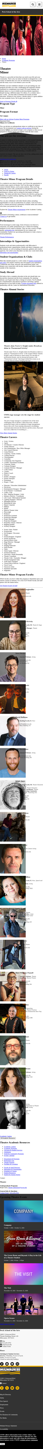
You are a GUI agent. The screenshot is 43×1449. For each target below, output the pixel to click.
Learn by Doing (9, 171)
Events (2, 1411)
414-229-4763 (14, 1193)
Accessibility (4, 1429)
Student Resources (10, 1173)
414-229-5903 (24, 634)
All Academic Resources (8, 1138)
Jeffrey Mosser (21, 941)
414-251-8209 (24, 797)
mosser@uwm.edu (25, 947)
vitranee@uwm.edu (25, 1075)
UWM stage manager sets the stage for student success (22, 416)
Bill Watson (20, 1101)
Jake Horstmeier (22, 749)
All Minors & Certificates (8, 159)
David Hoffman (22, 717)
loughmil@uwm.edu (25, 596)
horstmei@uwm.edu (25, 756)
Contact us (3, 216)
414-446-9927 (24, 920)
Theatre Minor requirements (16, 209)
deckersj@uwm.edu (25, 660)
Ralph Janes (20, 781)
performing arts (9, 230)
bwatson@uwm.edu (25, 1110)
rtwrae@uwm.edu (25, 887)
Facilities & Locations (11, 1164)
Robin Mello (20, 909)
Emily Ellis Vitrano (23, 1069)
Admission (7, 1152)
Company (8, 1225)
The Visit (7, 1288)
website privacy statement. (29, 1440)
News (2, 1408)
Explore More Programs (21, 119)
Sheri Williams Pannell (24, 973)
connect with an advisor (24, 128)
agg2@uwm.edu (24, 692)
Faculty (6, 175)
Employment (4, 1404)
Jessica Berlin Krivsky (24, 621)
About (6, 169)
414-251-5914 (24, 661)
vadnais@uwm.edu (25, 1043)
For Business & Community (9, 1414)
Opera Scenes (9, 1318)
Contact (4, 1383)
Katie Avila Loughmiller (25, 589)
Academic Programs (8, 60)
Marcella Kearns (22, 813)
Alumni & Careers (10, 173)
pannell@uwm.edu (25, 981)
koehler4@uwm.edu (25, 852)
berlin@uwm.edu (24, 633)
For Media (3, 1418)
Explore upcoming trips (28, 283)
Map (3, 1341)
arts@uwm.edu (7, 1344)
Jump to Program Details (8, 101)
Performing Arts (9, 1161)
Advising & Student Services (13, 1150)
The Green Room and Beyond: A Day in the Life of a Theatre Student (22, 1256)
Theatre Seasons (9, 1162)
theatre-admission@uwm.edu (17, 1187)
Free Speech (4, 1401)
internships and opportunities (9, 252)
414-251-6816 (24, 982)
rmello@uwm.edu (25, 919)
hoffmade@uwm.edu (25, 724)
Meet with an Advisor (7, 119)
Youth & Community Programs (14, 1154)
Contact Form (4, 1193)
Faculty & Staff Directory (12, 1167)
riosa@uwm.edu (24, 1016)
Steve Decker (21, 653)
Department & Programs (11, 1159)
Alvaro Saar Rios (22, 1005)
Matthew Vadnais (22, 1037)
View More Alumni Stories (8, 433)
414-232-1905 (24, 1112)
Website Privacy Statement (8, 1426)
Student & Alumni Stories (12, 1175)
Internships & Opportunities (13, 1169)
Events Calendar (9, 1155)
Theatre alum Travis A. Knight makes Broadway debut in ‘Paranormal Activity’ (23, 347)
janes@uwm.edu (24, 796)
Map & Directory (5, 1394)
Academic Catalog (6, 1136)
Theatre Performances (7, 237)
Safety (2, 1398)
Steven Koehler (21, 845)
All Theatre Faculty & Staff (8, 586)
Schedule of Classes (10, 1171)
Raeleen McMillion (23, 877)
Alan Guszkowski (22, 685)
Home (4, 58)
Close (2, 1444)
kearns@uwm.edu (25, 820)
